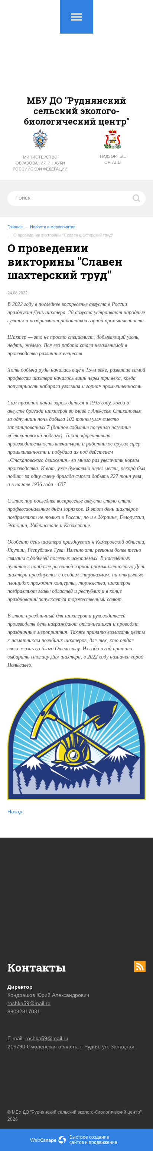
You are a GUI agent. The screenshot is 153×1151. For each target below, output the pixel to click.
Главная (15, 227)
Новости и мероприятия (52, 227)
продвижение (103, 1142)
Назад (14, 811)
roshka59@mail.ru (29, 1003)
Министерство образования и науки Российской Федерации (40, 163)
